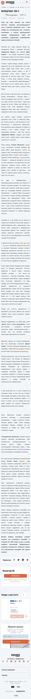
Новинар (12, 7)
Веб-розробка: (10, 691)
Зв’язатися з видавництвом (15, 658)
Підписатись (15, 641)
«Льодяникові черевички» (19, 351)
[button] (14, 560)
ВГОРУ (16, 695)
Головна (3, 7)
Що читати (21, 7)
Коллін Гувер (13, 607)
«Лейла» (22, 461)
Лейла (12, 603)
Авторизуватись (15, 576)
